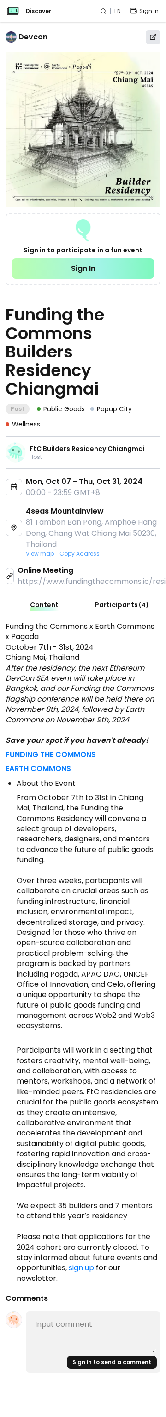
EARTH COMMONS (38, 768)
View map (40, 554)
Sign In (83, 268)
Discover (38, 11)
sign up (81, 1267)
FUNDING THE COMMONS (51, 754)
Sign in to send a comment (111, 1362)
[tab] (44, 604)
